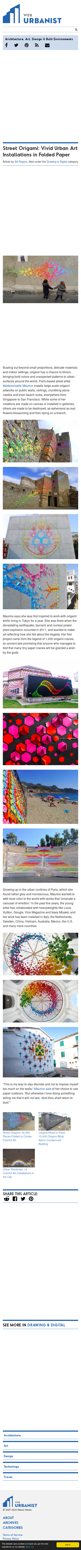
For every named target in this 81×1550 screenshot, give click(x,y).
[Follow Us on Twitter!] (16, 45)
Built (49, 39)
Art (27, 39)
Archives (10, 1522)
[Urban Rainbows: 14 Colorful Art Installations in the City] (19, 1158)
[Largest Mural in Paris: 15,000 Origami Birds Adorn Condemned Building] (55, 1121)
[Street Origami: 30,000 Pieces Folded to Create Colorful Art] (19, 1121)
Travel (8, 1477)
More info (30, 1546)
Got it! (67, 1544)
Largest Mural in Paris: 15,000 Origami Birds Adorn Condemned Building (52, 1138)
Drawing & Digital (57, 161)
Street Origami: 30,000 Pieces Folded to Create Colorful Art (17, 1136)
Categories (13, 1527)
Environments (63, 39)
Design (37, 39)
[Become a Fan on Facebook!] (6, 45)
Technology (11, 1466)
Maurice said (42, 1088)
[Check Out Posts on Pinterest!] (26, 45)
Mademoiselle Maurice (18, 385)
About (8, 1518)
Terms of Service (12, 1534)
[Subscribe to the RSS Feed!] (36, 45)
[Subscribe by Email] (47, 45)
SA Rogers (21, 161)
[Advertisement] (40, 95)
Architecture (14, 39)
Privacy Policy (11, 1538)
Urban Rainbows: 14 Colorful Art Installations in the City (18, 1173)
